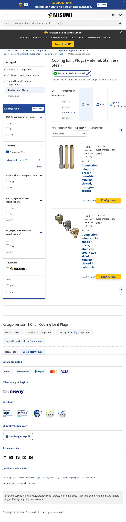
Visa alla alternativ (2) (17, 160)
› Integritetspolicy (51, 477)
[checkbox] (24, 123)
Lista (88, 104)
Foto (102, 104)
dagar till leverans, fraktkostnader (69, 107)
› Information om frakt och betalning (19, 483)
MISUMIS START (10, 50)
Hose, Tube (13, 95)
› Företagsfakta (9, 477)
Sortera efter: (97, 127)
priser (68, 117)
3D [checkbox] (11, 291)
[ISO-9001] (8, 413)
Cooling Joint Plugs (54, 53)
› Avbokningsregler (70, 477)
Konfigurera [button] (108, 200)
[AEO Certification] (37, 413)
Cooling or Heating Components (69, 50)
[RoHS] (50, 413)
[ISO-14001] (22, 413)
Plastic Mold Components (35, 50)
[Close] (120, 32)
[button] (102, 5)
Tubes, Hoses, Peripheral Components (21, 53)
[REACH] (62, 413)
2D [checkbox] (11, 286)
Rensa (39, 166)
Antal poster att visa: (62, 127)
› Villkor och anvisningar (30, 477)
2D (89, 200)
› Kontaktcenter (88, 477)
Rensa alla (37, 108)
